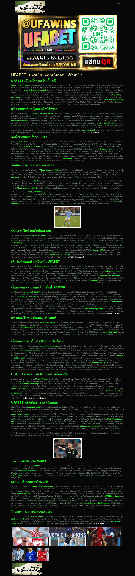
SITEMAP (117, 3)
